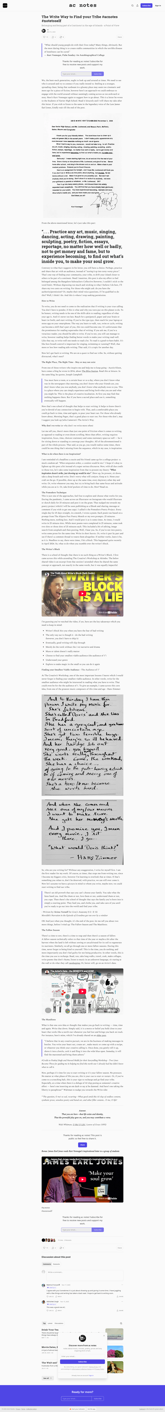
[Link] (38, 246)
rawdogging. (74, 963)
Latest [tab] (50, 1323)
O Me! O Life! (79, 1124)
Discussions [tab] (59, 1323)
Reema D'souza (52, 1285)
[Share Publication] (137, 5)
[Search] (132, 5)
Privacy (18, 1409)
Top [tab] (44, 1323)
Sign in (158, 5)
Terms (23, 1409)
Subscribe (146, 5)
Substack (142, 1409)
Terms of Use (93, 1367)
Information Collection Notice (82, 1369)
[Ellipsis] (122, 1285)
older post (101, 1035)
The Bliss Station (90, 371)
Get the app (91, 1409)
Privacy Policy (99, 1369)
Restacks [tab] (56, 1264)
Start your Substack (78, 1409)
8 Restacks (67, 1240)
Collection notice (31, 1409)
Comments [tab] (47, 1264)
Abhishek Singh (53, 1301)
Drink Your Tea (50, 1329)
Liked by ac (52, 1287)
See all (46, 1378)
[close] (104, 1335)
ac (48, 29)
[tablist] (51, 1264)
